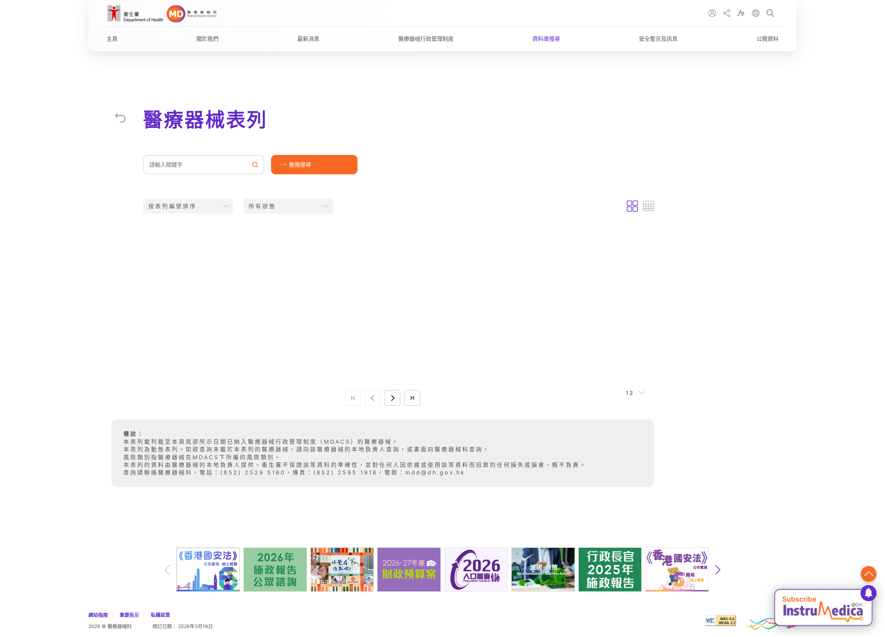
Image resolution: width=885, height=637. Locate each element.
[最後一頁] (412, 398)
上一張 (167, 570)
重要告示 (129, 615)
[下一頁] (392, 398)
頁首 (868, 574)
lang (756, 13)
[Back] (120, 118)
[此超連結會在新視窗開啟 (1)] (135, 14)
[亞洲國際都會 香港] (771, 620)
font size (741, 13)
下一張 (717, 570)
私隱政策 (160, 615)
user (712, 13)
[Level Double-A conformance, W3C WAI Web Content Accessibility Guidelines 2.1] (725, 620)
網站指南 (98, 615)
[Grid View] (632, 206)
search (770, 13)
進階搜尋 (300, 164)
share (726, 13)
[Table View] (648, 206)
